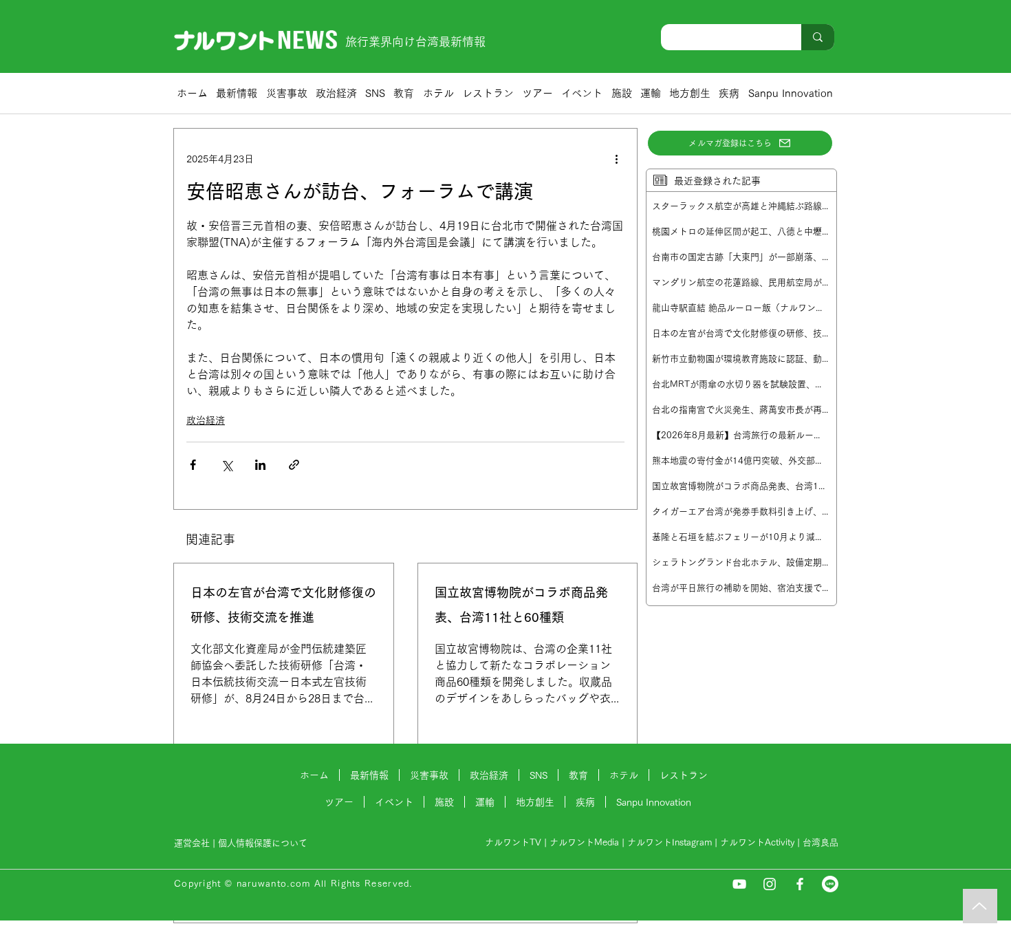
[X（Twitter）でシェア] (226, 464)
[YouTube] (739, 884)
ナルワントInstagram (669, 842)
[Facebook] (800, 884)
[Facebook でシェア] (192, 464)
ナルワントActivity (757, 842)
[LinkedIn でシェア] (260, 464)
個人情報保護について (264, 843)
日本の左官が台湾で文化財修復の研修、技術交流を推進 (283, 604)
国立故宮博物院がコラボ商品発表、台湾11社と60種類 (521, 604)
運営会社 (192, 843)
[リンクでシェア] (294, 464)
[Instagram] (769, 884)
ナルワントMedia (584, 842)
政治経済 (205, 420)
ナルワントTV (513, 842)
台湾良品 (820, 842)
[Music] (980, 906)
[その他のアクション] (616, 159)
